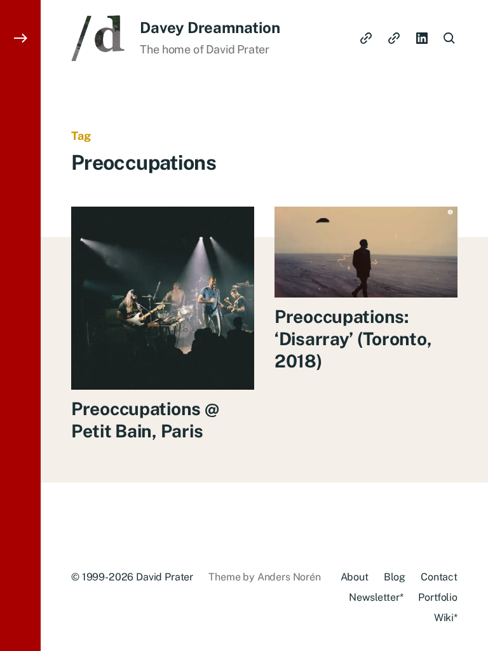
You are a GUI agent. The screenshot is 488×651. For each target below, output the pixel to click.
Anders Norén (289, 577)
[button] (20, 325)
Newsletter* (376, 597)
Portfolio (438, 597)
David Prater (164, 577)
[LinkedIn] (422, 38)
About (355, 577)
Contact (439, 577)
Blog (394, 577)
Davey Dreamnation (210, 27)
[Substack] (366, 38)
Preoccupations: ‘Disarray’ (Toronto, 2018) (352, 338)
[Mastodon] (394, 38)
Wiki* (446, 618)
